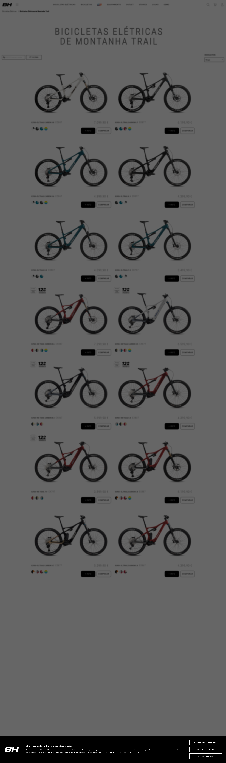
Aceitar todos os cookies (205, 742)
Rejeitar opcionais (206, 756)
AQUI (53, 752)
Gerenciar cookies (205, 749)
